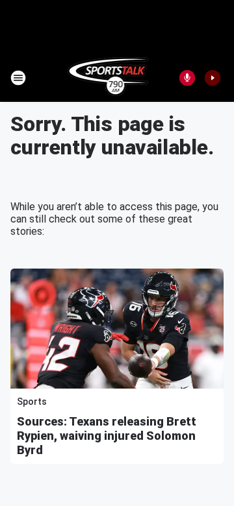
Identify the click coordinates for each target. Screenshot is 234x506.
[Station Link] (108, 78)
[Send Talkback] (187, 78)
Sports (32, 401)
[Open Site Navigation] (18, 78)
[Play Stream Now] (212, 78)
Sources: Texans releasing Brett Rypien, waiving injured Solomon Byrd (106, 436)
